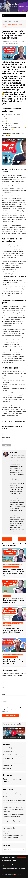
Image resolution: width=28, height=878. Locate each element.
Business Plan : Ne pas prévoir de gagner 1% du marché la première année (14, 821)
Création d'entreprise (18, 564)
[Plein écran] (23, 737)
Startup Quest (14, 4)
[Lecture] (5, 737)
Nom (3, 687)
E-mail (4, 694)
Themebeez (18, 874)
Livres (4, 761)
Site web (4, 701)
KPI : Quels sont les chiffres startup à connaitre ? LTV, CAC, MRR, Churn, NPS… (14, 661)
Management (14, 43)
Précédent (7, 539)
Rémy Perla (6, 41)
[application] (14, 733)
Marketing (14, 657)
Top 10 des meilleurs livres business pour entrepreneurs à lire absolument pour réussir (14, 802)
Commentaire (5, 679)
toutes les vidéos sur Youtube (16, 868)
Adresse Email (6, 437)
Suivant (21, 539)
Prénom (4, 431)
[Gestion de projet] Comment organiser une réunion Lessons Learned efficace (13, 600)
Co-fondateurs (7, 751)
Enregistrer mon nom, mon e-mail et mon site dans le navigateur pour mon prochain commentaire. (13, 709)
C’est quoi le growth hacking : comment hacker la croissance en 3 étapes (13, 815)
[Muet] (20, 737)
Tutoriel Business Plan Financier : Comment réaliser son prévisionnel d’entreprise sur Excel (13, 631)
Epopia (9, 833)
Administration (7, 43)
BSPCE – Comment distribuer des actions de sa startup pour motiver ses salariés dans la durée (13, 572)
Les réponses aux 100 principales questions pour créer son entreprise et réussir (13, 794)
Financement (7, 566)
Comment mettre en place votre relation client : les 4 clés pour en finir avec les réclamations (13, 809)
